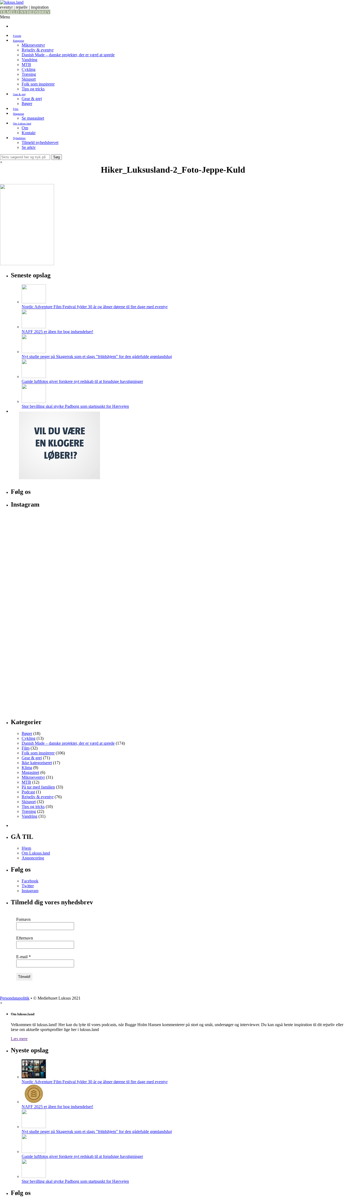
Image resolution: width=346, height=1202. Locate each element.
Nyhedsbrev (19, 138)
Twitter (28, 886)
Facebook (30, 881)
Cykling (28, 69)
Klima (27, 767)
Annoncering (33, 858)
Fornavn (23, 919)
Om (25, 128)
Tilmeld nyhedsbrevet (40, 142)
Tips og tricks (33, 89)
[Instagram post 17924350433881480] (66, 548)
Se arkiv (29, 147)
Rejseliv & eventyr (38, 50)
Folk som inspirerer (38, 84)
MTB (26, 64)
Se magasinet (33, 118)
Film (15, 108)
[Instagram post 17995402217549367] (291, 548)
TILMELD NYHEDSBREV (25, 12)
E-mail (23, 956)
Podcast (28, 792)
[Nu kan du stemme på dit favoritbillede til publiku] (66, 676)
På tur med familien (38, 787)
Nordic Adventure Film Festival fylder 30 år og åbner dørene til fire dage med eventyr (95, 306)
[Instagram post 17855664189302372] (179, 548)
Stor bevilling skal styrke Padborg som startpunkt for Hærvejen (75, 406)
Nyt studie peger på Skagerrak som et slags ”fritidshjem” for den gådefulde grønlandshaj (97, 356)
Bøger (27, 103)
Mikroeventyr (33, 45)
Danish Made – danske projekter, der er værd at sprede (68, 54)
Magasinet (18, 113)
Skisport (29, 79)
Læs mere (19, 1038)
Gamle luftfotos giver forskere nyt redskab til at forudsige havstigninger (82, 381)
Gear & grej (19, 94)
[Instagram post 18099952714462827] (66, 612)
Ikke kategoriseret (37, 762)
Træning (29, 74)
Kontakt (28, 132)
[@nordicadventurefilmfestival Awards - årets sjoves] (291, 612)
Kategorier (18, 40)
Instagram (30, 890)
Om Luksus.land (22, 123)
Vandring (29, 59)
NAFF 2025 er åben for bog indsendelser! (57, 331)
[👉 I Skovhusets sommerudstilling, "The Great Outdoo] (291, 676)
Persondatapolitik (14, 998)
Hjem (26, 848)
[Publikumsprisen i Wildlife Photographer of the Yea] (179, 676)
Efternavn (24, 938)
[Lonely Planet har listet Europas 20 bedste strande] (179, 612)
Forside (17, 35)
